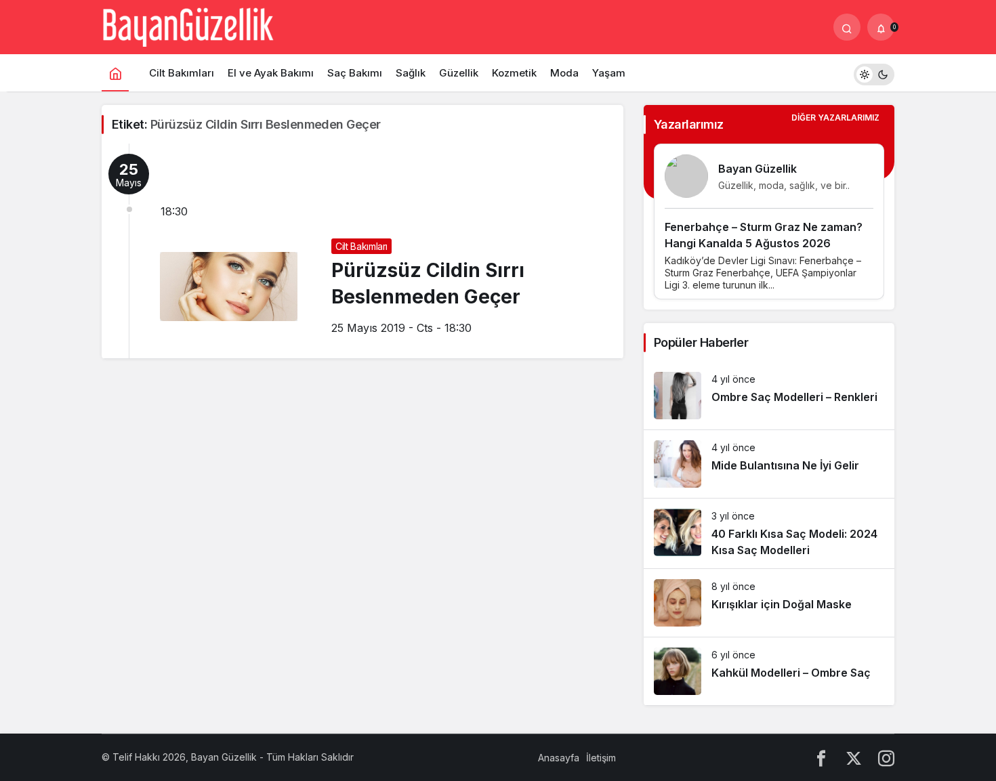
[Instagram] (886, 757)
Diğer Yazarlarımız (835, 117)
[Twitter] (854, 757)
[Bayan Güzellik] (188, 26)
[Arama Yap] (846, 27)
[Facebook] (821, 757)
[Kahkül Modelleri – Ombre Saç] (769, 671)
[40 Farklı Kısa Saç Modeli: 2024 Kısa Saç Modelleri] (769, 533)
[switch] (874, 72)
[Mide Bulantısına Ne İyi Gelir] (769, 464)
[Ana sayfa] (115, 72)
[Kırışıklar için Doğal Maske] (769, 603)
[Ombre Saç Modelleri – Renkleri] (769, 395)
